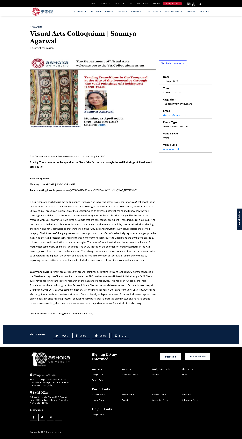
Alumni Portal (128, 394)
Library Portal (98, 400)
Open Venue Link (171, 149)
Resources (156, 4)
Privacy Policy (98, 380)
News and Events (130, 374)
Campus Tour (172, 4)
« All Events (36, 26)
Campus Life (97, 374)
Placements (187, 369)
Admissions (127, 369)
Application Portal (160, 400)
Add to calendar (173, 63)
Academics (97, 369)
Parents (125, 400)
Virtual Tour (118, 4)
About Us (186, 374)
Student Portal (98, 394)
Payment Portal (159, 394)
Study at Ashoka (239, 219)
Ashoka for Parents (191, 400)
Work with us (143, 4)
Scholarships (104, 4)
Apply (92, 4)
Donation (186, 394)
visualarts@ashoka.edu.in (175, 115)
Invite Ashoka (198, 356)
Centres (155, 374)
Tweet (64, 335)
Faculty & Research (161, 369)
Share (83, 335)
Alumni (130, 4)
